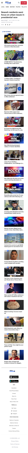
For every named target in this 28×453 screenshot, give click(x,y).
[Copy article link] (9, 24)
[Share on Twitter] (7, 24)
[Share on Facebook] (5, 24)
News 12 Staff (4, 20)
